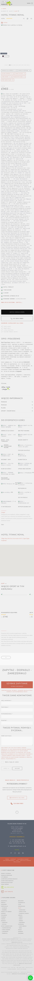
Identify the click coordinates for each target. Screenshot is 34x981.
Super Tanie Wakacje (7, 880)
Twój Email (5, 707)
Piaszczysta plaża (18, 76)
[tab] (4, 22)
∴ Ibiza (20, 927)
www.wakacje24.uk (17, 942)
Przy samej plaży (6, 79)
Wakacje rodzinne (23, 70)
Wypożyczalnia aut (24, 506)
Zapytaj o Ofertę (25, 860)
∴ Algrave (4, 908)
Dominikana (21, 906)
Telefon (4, 720)
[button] (30, 3)
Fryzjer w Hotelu (24, 450)
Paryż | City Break (6, 911)
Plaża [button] (3, 408)
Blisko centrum (6, 73)
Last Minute (8, 891)
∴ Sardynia (4, 922)
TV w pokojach (6, 506)
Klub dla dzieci (6, 468)
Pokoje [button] (4, 402)
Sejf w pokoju (23, 497)
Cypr (19, 904)
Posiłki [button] (4, 405)
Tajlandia (4, 915)
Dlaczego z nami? (23, 859)
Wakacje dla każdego (8, 70)
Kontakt (13, 859)
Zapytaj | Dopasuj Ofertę (17, 312)
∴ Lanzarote (4, 931)
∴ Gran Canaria (5, 929)
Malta (20, 929)
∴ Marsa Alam (22, 911)
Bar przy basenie (23, 430)
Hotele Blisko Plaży (7, 882)
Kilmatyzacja (22, 459)
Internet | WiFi (6, 459)
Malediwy (4, 904)
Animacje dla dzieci (7, 430)
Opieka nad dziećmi (24, 468)
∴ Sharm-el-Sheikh (23, 913)
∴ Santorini (21, 922)
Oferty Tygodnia (6, 873)
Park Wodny (5, 76)
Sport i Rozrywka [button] (8, 411)
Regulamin (17, 861)
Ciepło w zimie (19, 73)
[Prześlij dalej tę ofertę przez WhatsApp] (27, 18)
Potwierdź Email (7, 713)
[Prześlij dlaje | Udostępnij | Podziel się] (31, 18)
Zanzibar (20, 933)
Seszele (3, 913)
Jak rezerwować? (9, 860)
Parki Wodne (5, 884)
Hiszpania (21, 924)
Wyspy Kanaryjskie (6, 926)
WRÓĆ (4, 8)
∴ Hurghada (21, 909)
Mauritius (4, 900)
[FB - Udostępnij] (23, 18)
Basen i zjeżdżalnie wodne (8, 446)
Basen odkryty (23, 439)
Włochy (3, 920)
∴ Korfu (20, 917)
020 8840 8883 (18, 318)
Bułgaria (21, 900)
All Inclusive (9, 887)
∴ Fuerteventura (6, 927)
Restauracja (22, 488)
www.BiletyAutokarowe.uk (19, 973)
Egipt (10, 11)
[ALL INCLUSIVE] (17, 189)
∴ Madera (4, 909)
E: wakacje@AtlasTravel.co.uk (17, 846)
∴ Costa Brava (22, 926)
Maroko (20, 931)
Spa (12, 492)
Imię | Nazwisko (6, 700)
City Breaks (4, 877)
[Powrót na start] (6, 3)
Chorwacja (21, 902)
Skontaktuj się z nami (18, 797)
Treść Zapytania (6, 735)
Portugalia (4, 906)
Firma (7, 859)
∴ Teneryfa (4, 933)
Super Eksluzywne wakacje (9, 878)
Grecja (20, 915)
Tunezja (3, 917)
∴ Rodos (20, 920)
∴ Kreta (20, 918)
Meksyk (3, 902)
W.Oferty (4, 11)
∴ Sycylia (3, 924)
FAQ (17, 860)
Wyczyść (17, 768)
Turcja (3, 918)
